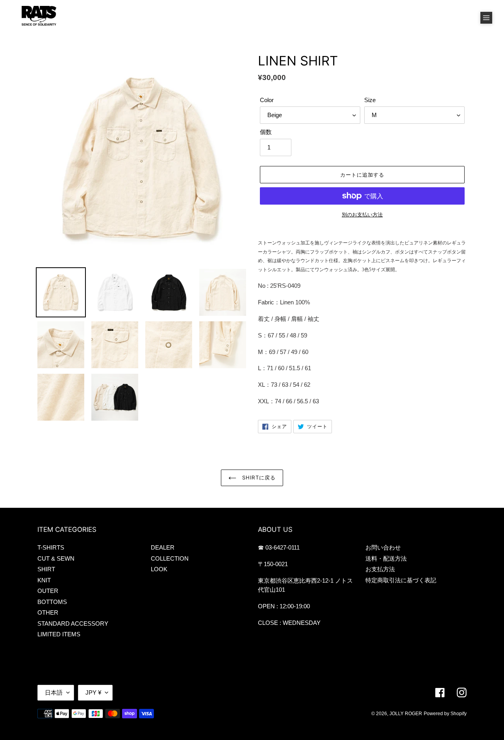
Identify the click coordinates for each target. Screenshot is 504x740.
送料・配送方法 (386, 558)
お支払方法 (380, 569)
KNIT (44, 580)
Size (370, 100)
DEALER (162, 547)
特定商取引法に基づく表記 (400, 580)
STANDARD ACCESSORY (72, 623)
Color (267, 100)
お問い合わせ (383, 547)
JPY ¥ (93, 692)
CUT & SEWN (55, 558)
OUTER (47, 590)
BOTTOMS (52, 601)
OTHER (47, 612)
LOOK (159, 569)
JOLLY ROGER (405, 713)
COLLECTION (170, 558)
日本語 (54, 692)
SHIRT (46, 569)
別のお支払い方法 (362, 215)
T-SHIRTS (50, 547)
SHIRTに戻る (257, 477)
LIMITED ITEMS (58, 634)
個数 (266, 132)
